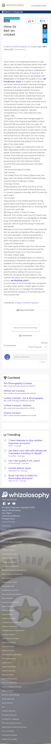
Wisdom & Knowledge (9, 739)
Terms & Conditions (11, 516)
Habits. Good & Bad (8, 606)
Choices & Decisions (8, 550)
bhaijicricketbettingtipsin (15, 46)
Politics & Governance (9, 683)
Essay (7, 21)
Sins (3, 707)
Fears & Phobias (7, 598)
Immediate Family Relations (11, 622)
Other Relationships (8, 658)
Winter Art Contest (14, 391)
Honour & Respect (8, 610)
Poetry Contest (12, 413)
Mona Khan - (13, 456)
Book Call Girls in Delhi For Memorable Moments (22, 477)
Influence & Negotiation (10, 626)
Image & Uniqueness (9, 618)
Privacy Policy (8, 519)
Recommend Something (25, 328)
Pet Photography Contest (18, 383)
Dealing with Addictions (10, 566)
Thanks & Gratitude (8, 711)
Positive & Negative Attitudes (11, 687)
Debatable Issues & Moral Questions (14, 570)
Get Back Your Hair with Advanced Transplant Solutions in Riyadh (27, 452)
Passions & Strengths (9, 667)
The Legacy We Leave (9, 715)
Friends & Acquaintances (10, 602)
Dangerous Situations (9, 562)
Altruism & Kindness (12, 18)
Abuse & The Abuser (8, 522)
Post (43, 362)
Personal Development (9, 679)
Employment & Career (9, 582)
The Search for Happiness (10, 719)
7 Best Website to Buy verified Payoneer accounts (25, 442)
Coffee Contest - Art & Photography (23, 398)
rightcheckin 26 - (14, 471)
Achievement (6, 526)
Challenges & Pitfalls (9, 546)
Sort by (44, 343)
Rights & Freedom (8, 691)
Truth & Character (8, 731)
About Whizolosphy (11, 510)
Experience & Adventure (10, 590)
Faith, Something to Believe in (12, 594)
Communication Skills (9, 554)
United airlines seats (19, 468)
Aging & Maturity (8, 534)
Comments (19, 49)
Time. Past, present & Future (11, 723)
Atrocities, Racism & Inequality (12, 542)
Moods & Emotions (8, 650)
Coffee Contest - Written (17, 405)
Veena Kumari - (13, 481)
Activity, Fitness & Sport (10, 530)
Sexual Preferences (8, 699)
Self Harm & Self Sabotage (10, 695)
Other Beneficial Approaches (11, 654)
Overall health (7, 663)
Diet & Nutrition (7, 578)
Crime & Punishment (9, 558)
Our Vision (7, 513)
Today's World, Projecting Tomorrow (14, 727)
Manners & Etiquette (9, 642)
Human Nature (7, 614)
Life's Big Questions (8, 634)
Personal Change (8, 675)
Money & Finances (8, 646)
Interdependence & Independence (13, 630)
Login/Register (38, 6)
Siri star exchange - (15, 463)
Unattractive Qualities (9, 735)
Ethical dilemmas (8, 586)
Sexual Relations (7, 703)
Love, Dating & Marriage (10, 638)
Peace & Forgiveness (8, 671)
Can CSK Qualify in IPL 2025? (24, 461)
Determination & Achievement (12, 574)
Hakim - (11, 446)
